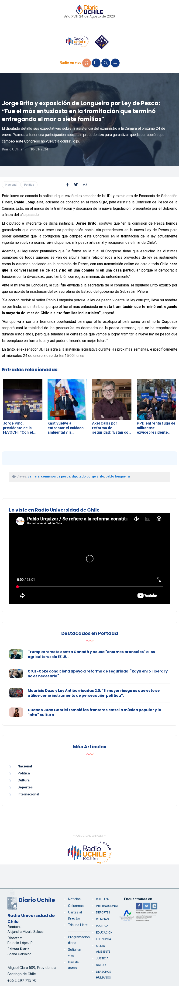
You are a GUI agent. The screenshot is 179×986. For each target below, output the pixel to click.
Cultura (23, 780)
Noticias (74, 899)
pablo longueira (118, 476)
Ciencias (102, 919)
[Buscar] (105, 63)
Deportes (25, 787)
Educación (104, 932)
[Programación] (96, 63)
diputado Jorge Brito (88, 476)
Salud (101, 965)
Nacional (11, 184)
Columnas (76, 906)
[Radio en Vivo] (86, 63)
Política (29, 184)
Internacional (28, 794)
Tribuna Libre (78, 925)
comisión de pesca (55, 476)
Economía (103, 939)
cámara (34, 476)
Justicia (102, 958)
